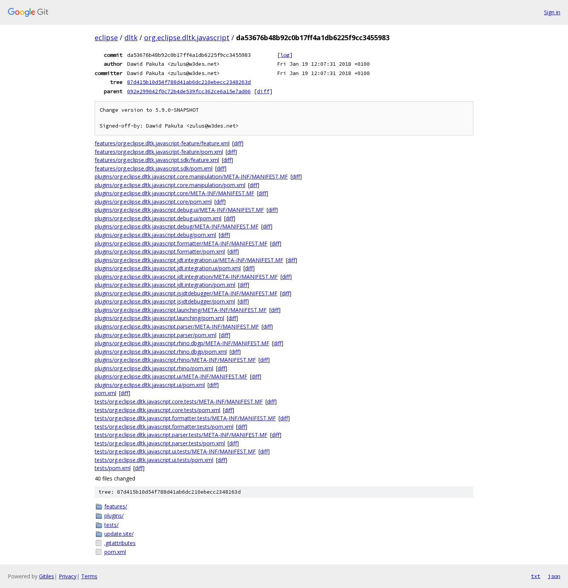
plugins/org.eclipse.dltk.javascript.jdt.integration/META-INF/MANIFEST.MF (186, 276)
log (284, 54)
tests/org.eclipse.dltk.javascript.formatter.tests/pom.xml (164, 426)
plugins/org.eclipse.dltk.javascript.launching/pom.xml (159, 318)
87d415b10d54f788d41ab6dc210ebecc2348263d (189, 81)
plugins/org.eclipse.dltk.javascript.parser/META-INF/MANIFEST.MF (177, 326)
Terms (89, 576)
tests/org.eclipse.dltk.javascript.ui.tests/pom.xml (154, 460)
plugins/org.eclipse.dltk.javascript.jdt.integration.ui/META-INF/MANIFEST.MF (189, 260)
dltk (131, 37)
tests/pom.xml (113, 468)
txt (535, 576)
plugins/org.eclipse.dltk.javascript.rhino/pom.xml (154, 368)
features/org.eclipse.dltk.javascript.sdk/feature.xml (157, 160)
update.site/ (119, 533)
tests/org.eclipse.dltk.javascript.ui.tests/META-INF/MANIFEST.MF (175, 451)
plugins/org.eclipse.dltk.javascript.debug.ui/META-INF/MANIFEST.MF (179, 209)
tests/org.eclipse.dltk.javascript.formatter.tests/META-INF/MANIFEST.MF (185, 418)
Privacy (68, 576)
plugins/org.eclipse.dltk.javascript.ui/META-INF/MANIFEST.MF (171, 376)
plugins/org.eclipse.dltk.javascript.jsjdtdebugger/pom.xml (165, 301)
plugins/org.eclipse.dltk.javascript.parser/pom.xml (155, 335)
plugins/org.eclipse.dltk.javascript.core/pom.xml (153, 201)
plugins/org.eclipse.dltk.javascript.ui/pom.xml (150, 385)
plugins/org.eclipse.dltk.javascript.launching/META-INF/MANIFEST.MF (181, 310)
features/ (115, 506)
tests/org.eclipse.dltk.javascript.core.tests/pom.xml (157, 410)
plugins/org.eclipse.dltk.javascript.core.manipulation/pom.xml (170, 185)
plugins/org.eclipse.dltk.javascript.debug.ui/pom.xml (158, 218)
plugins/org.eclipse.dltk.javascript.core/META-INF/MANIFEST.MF (174, 193)
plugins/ (114, 515)
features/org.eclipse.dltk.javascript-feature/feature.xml (162, 143)
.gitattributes (120, 543)
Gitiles (46, 576)
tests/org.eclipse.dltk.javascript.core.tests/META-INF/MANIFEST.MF (179, 401)
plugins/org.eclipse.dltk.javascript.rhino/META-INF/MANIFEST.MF (175, 359)
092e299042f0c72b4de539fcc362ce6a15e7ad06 (189, 91)
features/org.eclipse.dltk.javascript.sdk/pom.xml (154, 168)
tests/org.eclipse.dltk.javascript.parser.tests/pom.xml (160, 443)
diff (263, 91)
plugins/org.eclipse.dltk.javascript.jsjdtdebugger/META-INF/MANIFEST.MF (186, 293)
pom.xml (105, 393)
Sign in (552, 12)
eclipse (106, 37)
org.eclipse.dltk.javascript (187, 37)
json (554, 576)
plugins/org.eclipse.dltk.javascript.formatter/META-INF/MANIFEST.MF (181, 243)
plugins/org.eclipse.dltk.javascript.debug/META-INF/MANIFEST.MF (176, 226)
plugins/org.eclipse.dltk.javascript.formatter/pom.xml (160, 251)
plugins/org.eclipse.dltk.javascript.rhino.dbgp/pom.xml (161, 351)
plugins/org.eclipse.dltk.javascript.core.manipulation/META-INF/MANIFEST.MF (191, 176)
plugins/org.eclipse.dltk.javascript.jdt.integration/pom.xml (165, 284)
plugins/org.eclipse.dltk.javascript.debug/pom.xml (155, 235)
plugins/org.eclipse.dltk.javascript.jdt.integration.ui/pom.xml (168, 268)
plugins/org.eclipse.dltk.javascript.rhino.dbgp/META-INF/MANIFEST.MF (182, 343)
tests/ (111, 524)
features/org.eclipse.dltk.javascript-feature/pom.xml (159, 151)
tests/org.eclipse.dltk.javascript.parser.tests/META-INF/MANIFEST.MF (181, 434)
